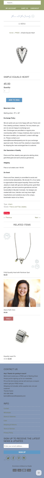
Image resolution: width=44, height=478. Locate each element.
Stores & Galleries (10, 416)
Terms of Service (9, 428)
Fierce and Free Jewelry (18, 207)
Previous (9, 217)
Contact (6, 408)
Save (7, 213)
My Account (11, 8)
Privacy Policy (8, 433)
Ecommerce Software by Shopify (22, 466)
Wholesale (7, 412)
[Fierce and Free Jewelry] (22, 16)
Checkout (35, 8)
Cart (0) (24, 8)
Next (36, 217)
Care (5, 420)
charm (10, 204)
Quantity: (7, 87)
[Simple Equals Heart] (22, 72)
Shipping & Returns (10, 424)
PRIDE (17, 33)
